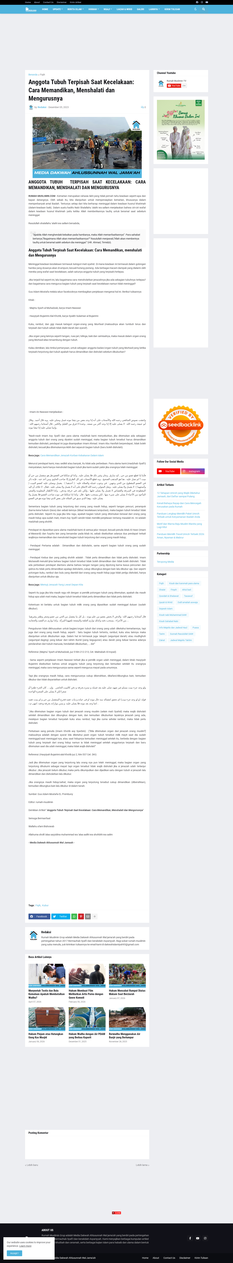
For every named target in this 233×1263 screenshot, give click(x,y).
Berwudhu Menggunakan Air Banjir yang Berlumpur (124, 1035)
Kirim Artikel (75, 2)
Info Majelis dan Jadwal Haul (173, 627)
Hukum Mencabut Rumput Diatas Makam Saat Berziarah (127, 992)
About (37, 2)
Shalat (162, 589)
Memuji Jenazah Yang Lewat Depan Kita (61, 584)
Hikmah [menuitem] (93, 9)
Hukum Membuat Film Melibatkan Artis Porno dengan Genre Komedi (86, 994)
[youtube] (207, 2)
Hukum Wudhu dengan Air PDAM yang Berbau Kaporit (87, 1035)
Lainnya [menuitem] (153, 9)
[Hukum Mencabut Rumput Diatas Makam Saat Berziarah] (127, 976)
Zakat (162, 640)
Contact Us (48, 2)
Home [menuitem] (45, 9)
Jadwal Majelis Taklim (181, 640)
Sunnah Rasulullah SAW (181, 634)
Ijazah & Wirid (165, 602)
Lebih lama (142, 1165)
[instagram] (202, 2)
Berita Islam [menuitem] (75, 9)
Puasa (196, 627)
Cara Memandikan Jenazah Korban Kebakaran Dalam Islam (72, 455)
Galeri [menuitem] (140, 9)
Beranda (33, 74)
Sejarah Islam (165, 608)
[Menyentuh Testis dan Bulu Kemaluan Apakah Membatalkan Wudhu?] (46, 976)
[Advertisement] (116, 42)
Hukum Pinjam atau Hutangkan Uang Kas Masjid (45, 1035)
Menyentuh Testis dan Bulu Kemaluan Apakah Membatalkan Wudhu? (46, 994)
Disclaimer (62, 2)
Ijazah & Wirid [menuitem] (124, 9)
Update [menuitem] (57, 9)
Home (28, 2)
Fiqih (42, 74)
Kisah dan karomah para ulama (184, 583)
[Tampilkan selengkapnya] (95, 916)
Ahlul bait (186, 589)
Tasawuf (188, 596)
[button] (195, 9)
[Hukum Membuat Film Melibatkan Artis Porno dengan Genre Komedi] (87, 976)
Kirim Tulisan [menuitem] (172, 9)
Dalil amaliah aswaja (188, 602)
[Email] (88, 916)
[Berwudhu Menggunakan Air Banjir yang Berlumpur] (127, 1019)
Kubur (45, 905)
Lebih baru (32, 1165)
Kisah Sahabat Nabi (168, 621)
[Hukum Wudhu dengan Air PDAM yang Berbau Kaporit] (87, 1019)
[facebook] (197, 2)
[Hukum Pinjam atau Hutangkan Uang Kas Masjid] (46, 1019)
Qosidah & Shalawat (169, 596)
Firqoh (174, 589)
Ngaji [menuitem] (107, 9)
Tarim (162, 634)
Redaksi (46, 932)
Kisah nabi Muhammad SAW (173, 615)
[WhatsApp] (74, 916)
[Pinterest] (81, 916)
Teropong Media (165, 561)
